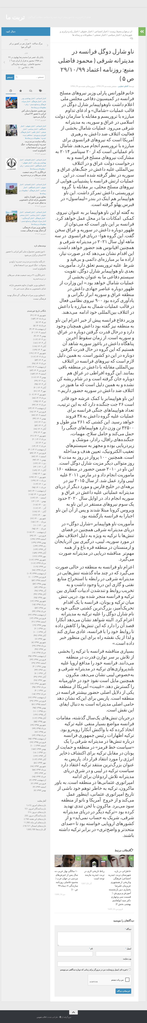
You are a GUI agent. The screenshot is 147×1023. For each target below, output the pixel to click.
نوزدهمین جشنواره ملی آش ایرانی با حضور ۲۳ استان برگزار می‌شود (34, 113)
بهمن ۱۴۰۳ (41, 377)
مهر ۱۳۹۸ (42, 597)
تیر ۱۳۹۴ (42, 773)
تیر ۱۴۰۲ (42, 442)
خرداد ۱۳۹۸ (41, 611)
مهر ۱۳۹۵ (42, 721)
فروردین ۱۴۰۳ (40, 411)
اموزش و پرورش (40, 135)
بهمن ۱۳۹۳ (41, 790)
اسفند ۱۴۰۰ (40, 497)
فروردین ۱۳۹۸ (40, 618)
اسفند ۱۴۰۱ (40, 456)
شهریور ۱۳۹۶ (40, 683)
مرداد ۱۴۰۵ (41, 318)
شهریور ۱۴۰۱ (40, 477)
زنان (26, 104)
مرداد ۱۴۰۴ (41, 356)
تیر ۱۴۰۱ (42, 484)
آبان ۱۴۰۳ (41, 387)
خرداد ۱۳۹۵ (41, 735)
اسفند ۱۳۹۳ (40, 787)
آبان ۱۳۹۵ (41, 718)
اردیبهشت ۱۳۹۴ (39, 780)
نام (91, 948)
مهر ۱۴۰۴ (42, 349)
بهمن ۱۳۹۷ (41, 625)
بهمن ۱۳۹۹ (41, 542)
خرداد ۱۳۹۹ (41, 570)
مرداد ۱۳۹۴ (41, 769)
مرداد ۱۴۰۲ (41, 439)
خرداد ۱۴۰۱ (41, 487)
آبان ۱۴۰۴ (41, 346)
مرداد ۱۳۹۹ (41, 563)
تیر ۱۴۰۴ (42, 360)
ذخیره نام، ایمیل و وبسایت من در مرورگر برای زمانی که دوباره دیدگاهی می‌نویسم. (94, 969)
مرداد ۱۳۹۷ (41, 645)
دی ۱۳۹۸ (42, 587)
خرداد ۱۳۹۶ (41, 694)
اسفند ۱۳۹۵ (40, 704)
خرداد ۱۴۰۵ (41, 325)
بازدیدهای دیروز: (38, 812)
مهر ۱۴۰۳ (42, 391)
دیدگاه (128, 929)
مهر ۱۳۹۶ (42, 680)
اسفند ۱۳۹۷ (40, 621)
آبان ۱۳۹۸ (41, 594)
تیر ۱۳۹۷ (42, 649)
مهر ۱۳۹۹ (42, 556)
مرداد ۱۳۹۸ (41, 604)
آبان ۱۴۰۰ (41, 511)
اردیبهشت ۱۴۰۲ (39, 449)
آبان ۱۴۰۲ (41, 429)
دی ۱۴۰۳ (42, 380)
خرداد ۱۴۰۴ (41, 363)
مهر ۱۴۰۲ (42, 432)
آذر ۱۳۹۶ (42, 673)
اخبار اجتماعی (101, 31)
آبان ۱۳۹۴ (41, 759)
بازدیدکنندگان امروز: (37, 808)
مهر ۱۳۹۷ (42, 639)
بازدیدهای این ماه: (38, 822)
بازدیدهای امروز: (38, 805)
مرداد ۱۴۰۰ (41, 522)
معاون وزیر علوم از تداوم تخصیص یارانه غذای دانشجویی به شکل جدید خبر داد (32, 200)
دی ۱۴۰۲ (42, 422)
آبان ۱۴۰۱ (41, 470)
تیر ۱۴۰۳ (42, 401)
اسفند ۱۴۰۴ (40, 332)
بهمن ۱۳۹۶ (41, 666)
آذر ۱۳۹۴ (42, 756)
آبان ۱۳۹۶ (41, 676)
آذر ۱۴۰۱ (42, 466)
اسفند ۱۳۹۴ (40, 745)
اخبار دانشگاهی (40, 166)
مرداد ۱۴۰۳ (41, 398)
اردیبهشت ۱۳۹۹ (39, 573)
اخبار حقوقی (86, 31)
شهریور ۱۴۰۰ (40, 518)
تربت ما (15, 17)
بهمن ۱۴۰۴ (41, 336)
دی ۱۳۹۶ (42, 670)
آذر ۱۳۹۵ (42, 714)
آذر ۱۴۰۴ (42, 343)
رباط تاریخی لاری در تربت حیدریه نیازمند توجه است (94, 875)
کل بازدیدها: (40, 829)
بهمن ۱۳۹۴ (41, 749)
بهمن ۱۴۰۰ (41, 501)
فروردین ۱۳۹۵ (40, 742)
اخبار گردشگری (28, 218)
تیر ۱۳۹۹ (42, 566)
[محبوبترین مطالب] (21, 91)
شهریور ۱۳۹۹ (40, 559)
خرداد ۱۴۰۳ (41, 404)
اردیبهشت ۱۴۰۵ (39, 329)
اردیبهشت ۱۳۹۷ (39, 656)
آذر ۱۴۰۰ (42, 508)
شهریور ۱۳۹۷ (40, 642)
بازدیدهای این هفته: (37, 819)
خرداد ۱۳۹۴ (41, 776)
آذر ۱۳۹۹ (42, 549)
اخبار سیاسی (114, 35)
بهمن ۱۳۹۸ (41, 584)
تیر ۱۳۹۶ (42, 690)
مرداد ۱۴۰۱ (41, 480)
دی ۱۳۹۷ (42, 628)
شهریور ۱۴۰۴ (40, 353)
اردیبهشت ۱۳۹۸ (39, 614)
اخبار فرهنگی (36, 101)
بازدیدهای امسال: (38, 826)
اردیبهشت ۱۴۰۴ (39, 367)
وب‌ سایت (127, 959)
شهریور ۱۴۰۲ (40, 435)
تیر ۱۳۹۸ (42, 608)
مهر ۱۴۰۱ (42, 473)
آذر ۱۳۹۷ (42, 632)
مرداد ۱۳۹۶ (41, 687)
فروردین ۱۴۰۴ (40, 370)
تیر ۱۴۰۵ (42, 322)
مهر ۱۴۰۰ (42, 515)
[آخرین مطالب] (11, 91)
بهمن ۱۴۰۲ (41, 418)
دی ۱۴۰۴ (42, 339)
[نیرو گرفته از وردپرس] (60, 1017)
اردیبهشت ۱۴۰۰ (39, 532)
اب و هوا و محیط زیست (121, 31)
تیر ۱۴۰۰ (42, 525)
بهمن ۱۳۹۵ (41, 707)
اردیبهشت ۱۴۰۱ (39, 491)
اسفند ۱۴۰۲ (40, 415)
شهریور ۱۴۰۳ (40, 394)
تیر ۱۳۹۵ (42, 732)
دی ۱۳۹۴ (42, 752)
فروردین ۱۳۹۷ (40, 659)
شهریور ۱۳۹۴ (40, 766)
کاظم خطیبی (123, 86)
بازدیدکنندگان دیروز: (37, 815)
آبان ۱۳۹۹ (41, 553)
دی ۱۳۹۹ (42, 546)
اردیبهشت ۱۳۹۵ (39, 738)
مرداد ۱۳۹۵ (41, 728)
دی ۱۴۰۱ (42, 463)
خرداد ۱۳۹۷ (41, 652)
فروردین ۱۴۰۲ (40, 453)
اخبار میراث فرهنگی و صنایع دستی (33, 221)
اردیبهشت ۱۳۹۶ (39, 697)
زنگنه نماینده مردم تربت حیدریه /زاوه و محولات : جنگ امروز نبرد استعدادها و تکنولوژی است (27, 265)
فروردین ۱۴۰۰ (40, 535)
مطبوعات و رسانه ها (82, 35)
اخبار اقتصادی (29, 160)
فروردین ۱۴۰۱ (40, 494)
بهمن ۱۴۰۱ (41, 460)
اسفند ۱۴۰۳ (40, 374)
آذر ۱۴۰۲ (42, 425)
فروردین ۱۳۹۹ (40, 577)
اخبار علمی (35, 132)
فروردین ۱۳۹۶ (40, 701)
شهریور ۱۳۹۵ (40, 725)
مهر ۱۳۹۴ (42, 763)
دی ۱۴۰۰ (42, 504)
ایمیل (128, 948)
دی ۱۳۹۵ (42, 711)
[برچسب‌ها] (41, 91)
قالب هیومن (41, 1017)
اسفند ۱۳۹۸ (40, 580)
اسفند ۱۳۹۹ (40, 539)
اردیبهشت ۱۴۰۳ (39, 408)
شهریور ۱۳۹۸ (40, 601)
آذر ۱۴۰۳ (42, 384)
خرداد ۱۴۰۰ (41, 528)
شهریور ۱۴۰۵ (40, 315)
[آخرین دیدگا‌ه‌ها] (31, 91)
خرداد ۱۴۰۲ (41, 446)
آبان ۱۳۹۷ (41, 635)
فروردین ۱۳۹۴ (40, 783)
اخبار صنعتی (100, 35)
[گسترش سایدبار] (142, 31)
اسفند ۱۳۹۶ (40, 663)
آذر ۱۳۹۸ (42, 590)
